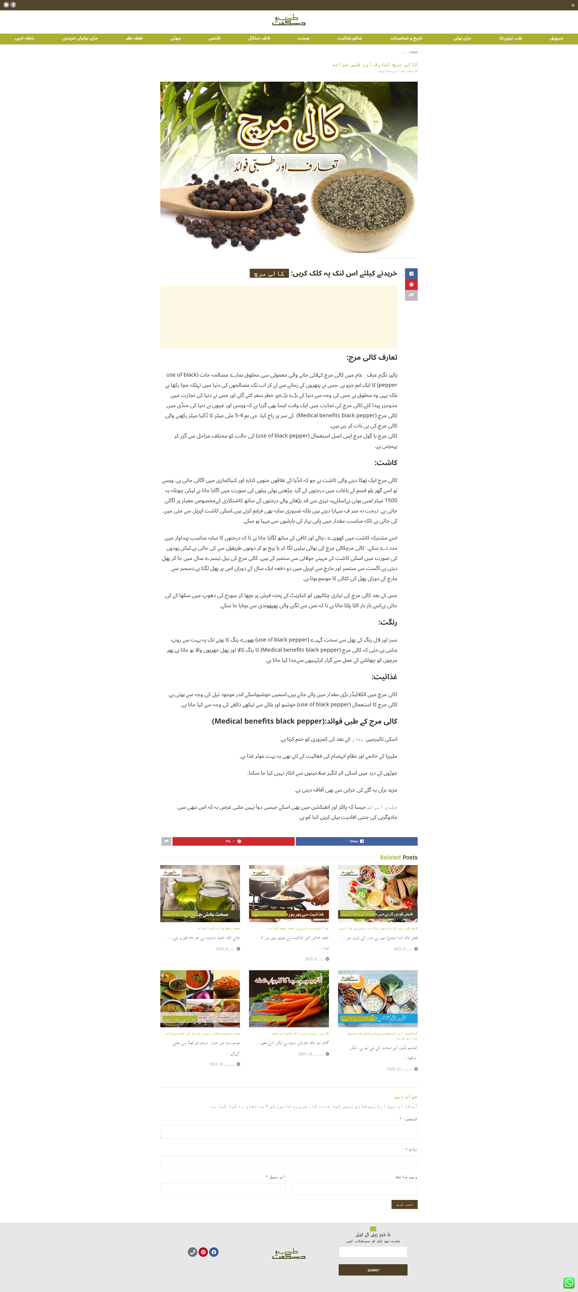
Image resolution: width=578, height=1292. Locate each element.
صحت (304, 38)
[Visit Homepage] (289, 20)
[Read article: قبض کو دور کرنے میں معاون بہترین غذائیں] (378, 893)
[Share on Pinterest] (411, 284)
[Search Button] (573, 5)
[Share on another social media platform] (411, 295)
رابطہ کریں (25, 38)
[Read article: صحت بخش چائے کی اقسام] (200, 893)
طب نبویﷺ (510, 38)
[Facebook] (214, 1252)
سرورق (556, 38)
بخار (359, 739)
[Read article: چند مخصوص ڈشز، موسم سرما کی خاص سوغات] (200, 998)
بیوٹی (175, 38)
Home (414, 52)
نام (411, 1149)
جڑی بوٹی (462, 38)
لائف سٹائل (259, 38)
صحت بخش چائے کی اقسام (219, 928)
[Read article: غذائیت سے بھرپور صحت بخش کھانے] (289, 893)
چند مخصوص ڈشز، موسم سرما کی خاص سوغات (203, 1033)
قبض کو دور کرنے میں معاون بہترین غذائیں (378, 928)
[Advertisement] (278, 317)
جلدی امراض (382, 807)
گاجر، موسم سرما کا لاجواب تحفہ (299, 1033)
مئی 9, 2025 (404, 949)
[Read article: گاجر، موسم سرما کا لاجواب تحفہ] (289, 998)
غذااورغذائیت (350, 38)
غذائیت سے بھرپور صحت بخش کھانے (298, 928)
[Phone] (192, 1252)
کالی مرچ (269, 273)
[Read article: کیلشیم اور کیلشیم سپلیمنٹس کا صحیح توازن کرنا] (378, 998)
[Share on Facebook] (411, 273)
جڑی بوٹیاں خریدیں (80, 38)
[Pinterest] (203, 1252)
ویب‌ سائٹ (407, 1176)
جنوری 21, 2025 (400, 1069)
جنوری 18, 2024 (311, 1054)
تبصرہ (408, 1118)
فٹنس (214, 38)
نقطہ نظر (134, 38)
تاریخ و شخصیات (406, 38)
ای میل (276, 1176)
